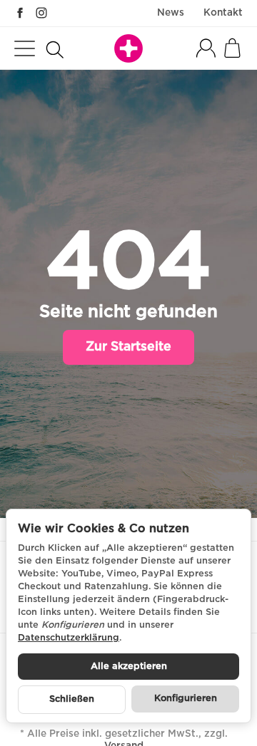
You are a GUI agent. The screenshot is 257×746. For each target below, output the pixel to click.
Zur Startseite (128, 347)
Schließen (71, 699)
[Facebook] (20, 13)
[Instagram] (41, 13)
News (170, 13)
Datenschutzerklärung (68, 638)
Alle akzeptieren (129, 666)
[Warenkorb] (232, 48)
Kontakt (223, 13)
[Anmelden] (206, 48)
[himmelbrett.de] (128, 48)
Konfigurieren (185, 698)
